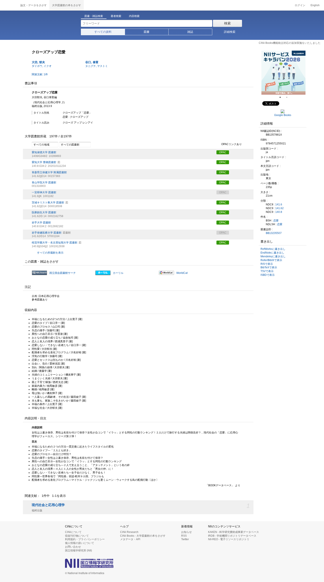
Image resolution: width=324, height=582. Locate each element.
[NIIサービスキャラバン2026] (283, 73)
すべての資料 (103, 31)
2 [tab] (288, 97)
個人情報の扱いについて (79, 543)
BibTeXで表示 (269, 267)
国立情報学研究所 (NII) (78, 550)
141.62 (279, 208)
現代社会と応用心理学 (48, 505)
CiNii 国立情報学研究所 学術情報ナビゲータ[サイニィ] (9, 5)
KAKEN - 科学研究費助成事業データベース (233, 532)
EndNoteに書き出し (272, 252)
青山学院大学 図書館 (44, 182)
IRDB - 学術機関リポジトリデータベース (232, 535)
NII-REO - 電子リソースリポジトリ (228, 539)
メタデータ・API (130, 539)
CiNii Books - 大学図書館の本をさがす (143, 535)
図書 (146, 31)
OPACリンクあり (231, 144)
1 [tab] (282, 97)
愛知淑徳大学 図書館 (44, 152)
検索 (227, 23)
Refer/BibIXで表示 (271, 260)
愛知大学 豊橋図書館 (44, 162)
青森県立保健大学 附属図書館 (49, 172)
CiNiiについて (73, 532)
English (315, 5)
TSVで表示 (267, 271)
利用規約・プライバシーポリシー (85, 539)
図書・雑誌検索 (93, 16)
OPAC (222, 152)
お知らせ (186, 532)
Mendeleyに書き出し (273, 256)
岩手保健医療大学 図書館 (46, 232)
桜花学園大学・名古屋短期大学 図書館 (54, 242)
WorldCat (182, 272)
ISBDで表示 (268, 274)
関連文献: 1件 (40, 74)
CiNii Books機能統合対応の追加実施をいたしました (289, 42)
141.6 (278, 204)
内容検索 (134, 16)
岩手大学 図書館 (41, 222)
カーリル (118, 272)
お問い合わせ (73, 546)
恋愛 (276, 220)
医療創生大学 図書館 (44, 212)
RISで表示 (267, 263)
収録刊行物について (77, 535)
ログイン (300, 5)
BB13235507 (274, 233)
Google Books (282, 115)
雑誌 (190, 31)
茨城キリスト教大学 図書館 (48, 202)
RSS (184, 535)
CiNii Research (129, 532)
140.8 (278, 212)
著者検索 (116, 16)
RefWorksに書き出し (273, 248)
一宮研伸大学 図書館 (44, 192)
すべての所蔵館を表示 (50, 252)
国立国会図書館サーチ (62, 272)
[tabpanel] (283, 73)
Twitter (185, 539)
